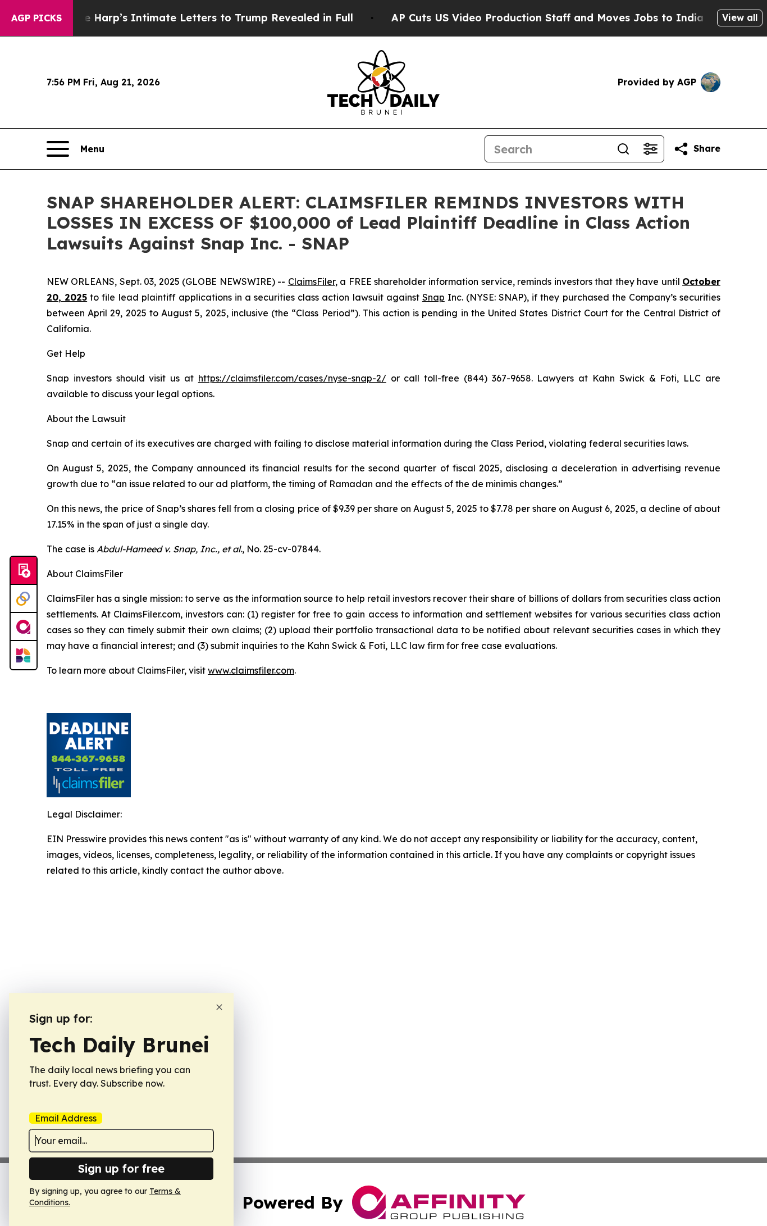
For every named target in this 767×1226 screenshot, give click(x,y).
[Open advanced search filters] (650, 149)
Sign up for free (121, 1168)
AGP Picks (36, 18)
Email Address (66, 1118)
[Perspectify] (23, 599)
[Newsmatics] (23, 655)
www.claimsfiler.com (251, 670)
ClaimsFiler (311, 281)
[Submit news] (23, 571)
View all (739, 17)
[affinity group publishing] (23, 627)
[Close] (219, 1007)
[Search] (623, 149)
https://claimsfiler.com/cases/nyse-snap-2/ (292, 378)
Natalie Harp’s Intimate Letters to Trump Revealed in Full (202, 17)
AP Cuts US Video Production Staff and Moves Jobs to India (547, 17)
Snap (433, 297)
